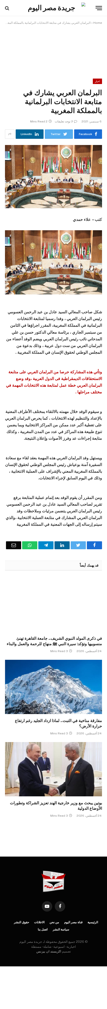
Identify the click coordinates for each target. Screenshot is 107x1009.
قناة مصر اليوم (73, 922)
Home (97, 23)
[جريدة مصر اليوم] (53, 8)
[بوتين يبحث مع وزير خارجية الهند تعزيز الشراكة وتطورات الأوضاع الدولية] (53, 769)
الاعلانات (39, 922)
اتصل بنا (43, 929)
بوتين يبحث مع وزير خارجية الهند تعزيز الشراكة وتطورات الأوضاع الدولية (56, 806)
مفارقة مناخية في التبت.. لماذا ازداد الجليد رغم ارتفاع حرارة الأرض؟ (58, 723)
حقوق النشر (21, 922)
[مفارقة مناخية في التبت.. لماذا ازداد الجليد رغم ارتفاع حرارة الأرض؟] (53, 687)
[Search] (7, 8)
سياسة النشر (61, 929)
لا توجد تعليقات (64, 121)
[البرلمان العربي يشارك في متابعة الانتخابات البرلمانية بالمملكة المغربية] (53, 176)
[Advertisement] (53, 48)
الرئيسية (93, 922)
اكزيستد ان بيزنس (48, 951)
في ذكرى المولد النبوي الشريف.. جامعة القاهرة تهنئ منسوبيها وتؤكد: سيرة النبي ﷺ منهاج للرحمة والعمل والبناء (54, 641)
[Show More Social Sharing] (9, 134)
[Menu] (99, 8)
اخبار (97, 81)
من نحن (54, 922)
